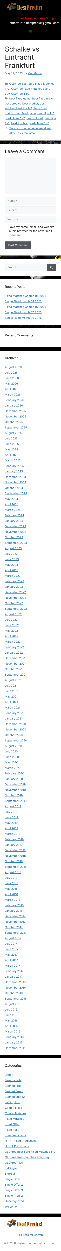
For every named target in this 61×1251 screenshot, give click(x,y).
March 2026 (13, 394)
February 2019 (14, 839)
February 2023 (14, 581)
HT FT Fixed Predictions (20, 1140)
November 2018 (15, 855)
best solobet (35, 118)
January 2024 (14, 520)
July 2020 (11, 751)
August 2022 (13, 614)
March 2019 (12, 833)
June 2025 (12, 444)
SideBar (10, 1173)
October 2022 (14, 603)
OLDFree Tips (20, 93)
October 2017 (14, 927)
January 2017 (13, 976)
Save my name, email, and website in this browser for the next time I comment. (31, 231)
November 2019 (15, 790)
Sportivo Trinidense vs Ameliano (30, 128)
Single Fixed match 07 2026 (23, 312)
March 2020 (13, 768)
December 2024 (15, 477)
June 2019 (12, 817)
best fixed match (43, 98)
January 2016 (14, 1042)
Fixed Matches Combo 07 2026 (25, 306)
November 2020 (15, 729)
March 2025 (12, 460)
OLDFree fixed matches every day (27, 1157)
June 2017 (11, 949)
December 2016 (15, 982)
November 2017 (15, 921)
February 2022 (14, 647)
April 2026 (11, 389)
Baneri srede (13, 1080)
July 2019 (11, 811)
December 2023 (15, 526)
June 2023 (12, 559)
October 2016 (14, 993)
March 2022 (12, 641)
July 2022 (11, 619)
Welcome (11, 1206)
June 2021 (11, 691)
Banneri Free (13, 1085)
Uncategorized (14, 1201)
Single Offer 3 (14, 1190)
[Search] (51, 267)
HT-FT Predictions (17, 1146)
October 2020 (14, 735)
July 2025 (11, 438)
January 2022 (14, 652)
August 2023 (13, 548)
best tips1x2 (19, 123)
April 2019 (11, 828)
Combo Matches (15, 1113)
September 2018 (16, 866)
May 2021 (11, 696)
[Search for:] (26, 267)
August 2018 (13, 872)
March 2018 (12, 899)
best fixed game (20, 98)
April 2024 (11, 504)
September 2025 (16, 427)
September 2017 (16, 932)
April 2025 (11, 455)
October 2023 (14, 537)
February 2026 (14, 400)
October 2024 (14, 488)
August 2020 (13, 746)
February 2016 (14, 1037)
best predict (13, 103)
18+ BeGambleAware (30, 1234)
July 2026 (11, 372)
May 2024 (11, 498)
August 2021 (13, 680)
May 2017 (11, 954)
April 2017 (11, 960)
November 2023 (15, 531)
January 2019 (14, 844)
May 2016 (11, 1020)
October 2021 (14, 669)
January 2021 (13, 718)
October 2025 (14, 422)
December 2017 (15, 916)
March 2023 (13, 575)
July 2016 (11, 1009)
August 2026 (13, 367)
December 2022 (15, 592)
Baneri (9, 1074)
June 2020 (12, 757)
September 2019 (16, 801)
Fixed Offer (12, 1124)
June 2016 (12, 1015)
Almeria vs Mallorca (22, 133)
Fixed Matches (14, 1118)
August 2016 (13, 1004)
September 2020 (16, 740)
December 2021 (15, 658)
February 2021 (14, 713)
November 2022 (15, 597)
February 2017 (14, 971)
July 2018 (11, 877)
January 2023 (14, 586)
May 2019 (11, 822)
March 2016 (12, 1031)
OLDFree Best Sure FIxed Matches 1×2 (30, 1151)
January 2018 (13, 910)
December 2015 (15, 1048)
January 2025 (14, 471)
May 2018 (11, 888)
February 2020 (14, 773)
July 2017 (11, 943)
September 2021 (16, 674)
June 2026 (12, 378)
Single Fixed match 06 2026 (23, 317)
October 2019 (14, 795)
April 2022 (11, 636)
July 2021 (11, 685)
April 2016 (11, 1026)
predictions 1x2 (39, 123)
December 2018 (15, 850)
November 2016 (15, 987)
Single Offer (12, 1179)
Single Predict (14, 1195)
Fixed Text (12, 1129)
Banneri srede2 (15, 1096)
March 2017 (12, 965)
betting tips (12, 1102)
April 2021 (11, 702)
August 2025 (13, 433)
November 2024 (15, 482)
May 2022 (11, 630)
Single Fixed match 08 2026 (23, 301)
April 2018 (11, 894)
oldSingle (11, 1168)
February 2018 (14, 905)
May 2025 (11, 449)
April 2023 (11, 570)
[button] (30, 31)
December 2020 (15, 724)
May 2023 (11, 564)
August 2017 (13, 938)
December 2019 (15, 784)
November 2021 (15, 663)
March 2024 (13, 509)
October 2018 (14, 861)
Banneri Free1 (14, 1091)
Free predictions (15, 1135)
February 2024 (14, 515)
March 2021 (12, 707)
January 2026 (14, 405)
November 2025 (15, 416)
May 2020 (11, 762)
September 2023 (16, 542)
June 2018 (11, 883)
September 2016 (16, 998)
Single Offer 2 (14, 1184)
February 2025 (14, 466)
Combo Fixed (13, 1107)
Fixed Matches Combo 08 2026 (25, 295)
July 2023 (11, 553)
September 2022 (16, 608)
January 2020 (14, 779)
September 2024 (16, 493)
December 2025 (15, 411)
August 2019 (13, 806)
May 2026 (11, 383)
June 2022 (12, 625)
